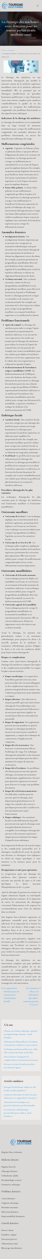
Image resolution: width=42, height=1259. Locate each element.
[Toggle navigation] (37, 6)
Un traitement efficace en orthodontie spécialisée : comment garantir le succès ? (30, 996)
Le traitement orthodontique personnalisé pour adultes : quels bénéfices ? (18, 1112)
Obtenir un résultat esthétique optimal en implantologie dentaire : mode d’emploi (20, 1034)
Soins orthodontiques (9, 50)
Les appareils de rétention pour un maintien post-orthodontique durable (11, 995)
